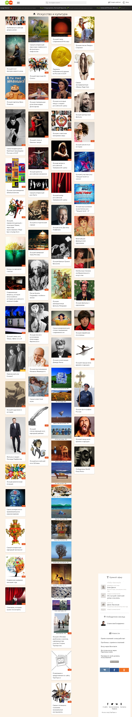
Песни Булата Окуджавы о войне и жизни (37, 295)
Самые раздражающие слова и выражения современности (61, 330)
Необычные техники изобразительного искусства (83, 273)
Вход (127, 2)
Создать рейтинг (116, 2)
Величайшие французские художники (81, 241)
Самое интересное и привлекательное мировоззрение (14, 511)
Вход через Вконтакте (109, 646)
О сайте (105, 707)
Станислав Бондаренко (115, 623)
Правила (114, 709)
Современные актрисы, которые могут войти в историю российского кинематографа (15, 296)
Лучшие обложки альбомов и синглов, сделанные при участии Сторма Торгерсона (60, 641)
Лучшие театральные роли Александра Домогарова (37, 104)
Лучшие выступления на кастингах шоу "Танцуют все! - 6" (84, 209)
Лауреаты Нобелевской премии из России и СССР (61, 71)
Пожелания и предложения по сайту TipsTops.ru (61, 675)
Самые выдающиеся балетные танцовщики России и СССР (15, 151)
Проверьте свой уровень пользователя (110, 656)
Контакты (123, 707)
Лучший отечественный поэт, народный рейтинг (37, 431)
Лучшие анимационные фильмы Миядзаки (60, 303)
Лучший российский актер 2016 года (117, 597)
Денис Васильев (113, 595)
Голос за (110, 593)
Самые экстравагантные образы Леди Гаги (82, 85)
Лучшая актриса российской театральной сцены (60, 165)
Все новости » (114, 661)
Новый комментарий (113, 584)
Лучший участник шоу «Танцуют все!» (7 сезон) (84, 176)
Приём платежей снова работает (113, 638)
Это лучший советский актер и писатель (115, 587)
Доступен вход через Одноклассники (109, 651)
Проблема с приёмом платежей (112, 642)
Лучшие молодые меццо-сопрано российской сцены (60, 103)
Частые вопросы (114, 707)
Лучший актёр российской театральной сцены (60, 197)
